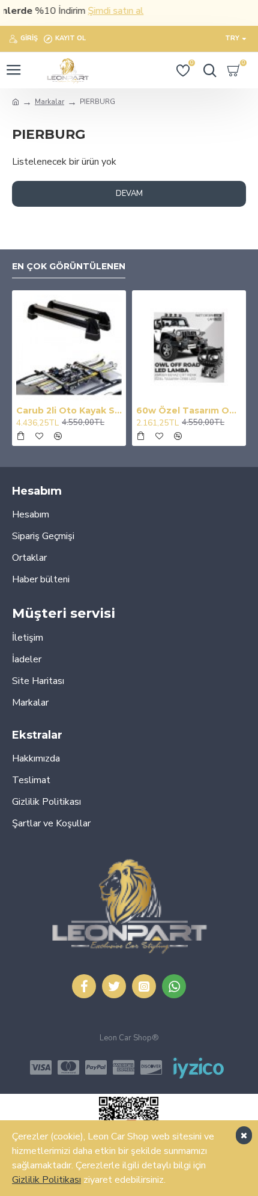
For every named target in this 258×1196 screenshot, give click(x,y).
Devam (129, 193)
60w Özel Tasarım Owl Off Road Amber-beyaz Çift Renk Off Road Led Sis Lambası (189, 410)
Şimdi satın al (109, 10)
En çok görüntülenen (68, 266)
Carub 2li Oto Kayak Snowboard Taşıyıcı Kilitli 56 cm (69, 410)
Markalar (49, 101)
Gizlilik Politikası (46, 1179)
